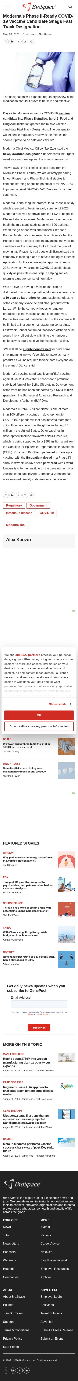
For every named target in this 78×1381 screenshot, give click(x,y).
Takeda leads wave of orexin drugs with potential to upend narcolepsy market (27, 909)
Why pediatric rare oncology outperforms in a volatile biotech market (28, 859)
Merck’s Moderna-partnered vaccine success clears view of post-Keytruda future (28, 1147)
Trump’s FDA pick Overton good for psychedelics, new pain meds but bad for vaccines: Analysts (28, 885)
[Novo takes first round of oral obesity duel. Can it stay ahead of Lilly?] (66, 959)
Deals (7, 739)
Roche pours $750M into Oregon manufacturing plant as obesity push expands (27, 1062)
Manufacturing (13, 1054)
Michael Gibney (11, 751)
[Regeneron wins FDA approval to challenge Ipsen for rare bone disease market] (66, 1085)
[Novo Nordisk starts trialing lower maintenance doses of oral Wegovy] (66, 770)
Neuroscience (13, 903)
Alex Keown (45, 34)
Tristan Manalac (11, 964)
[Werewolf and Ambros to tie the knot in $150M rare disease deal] (66, 746)
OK (39, 715)
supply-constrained (37, 349)
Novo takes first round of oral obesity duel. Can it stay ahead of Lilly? (29, 958)
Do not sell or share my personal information (39, 726)
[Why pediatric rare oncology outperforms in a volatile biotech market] (66, 859)
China (7, 927)
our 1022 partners (27, 654)
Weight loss (11, 763)
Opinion (8, 852)
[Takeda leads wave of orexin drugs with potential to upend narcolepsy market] (66, 910)
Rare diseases (13, 1082)
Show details (57, 703)
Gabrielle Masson (45, 1070)
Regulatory (14, 505)
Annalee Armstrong (13, 940)
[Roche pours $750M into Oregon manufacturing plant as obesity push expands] (66, 1057)
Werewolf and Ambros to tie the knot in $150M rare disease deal (26, 745)
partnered (50, 463)
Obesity (8, 952)
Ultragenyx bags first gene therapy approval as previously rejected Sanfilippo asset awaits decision (26, 1119)
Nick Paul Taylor (11, 776)
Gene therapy (13, 1110)
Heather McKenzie (12, 892)
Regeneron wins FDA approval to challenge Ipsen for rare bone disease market (28, 1091)
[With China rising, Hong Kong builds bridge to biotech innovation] (66, 934)
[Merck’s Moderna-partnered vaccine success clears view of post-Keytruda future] (66, 1142)
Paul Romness (10, 865)
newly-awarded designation (22, 154)
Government (38, 505)
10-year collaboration (20, 297)
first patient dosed (39, 457)
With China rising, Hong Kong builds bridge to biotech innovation (25, 934)
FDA (5, 877)
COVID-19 (47, 513)
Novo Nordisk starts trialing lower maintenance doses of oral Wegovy (24, 770)
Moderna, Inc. (15, 525)
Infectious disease (19, 513)
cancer (8, 1139)
